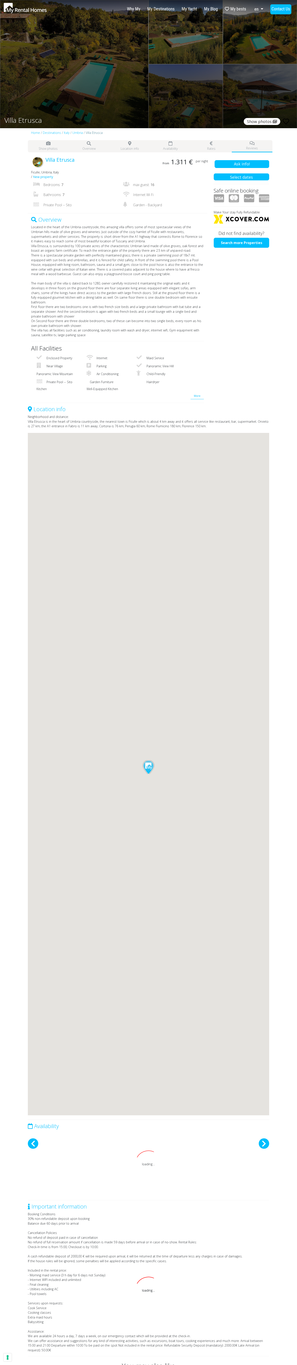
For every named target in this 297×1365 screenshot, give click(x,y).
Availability (170, 148)
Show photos (48, 148)
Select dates (241, 177)
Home (35, 133)
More (197, 396)
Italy (67, 133)
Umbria (77, 133)
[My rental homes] (32, 10)
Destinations (52, 133)
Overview (89, 148)
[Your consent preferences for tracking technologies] (7, 1357)
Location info (130, 148)
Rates (211, 148)
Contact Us (281, 9)
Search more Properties (241, 242)
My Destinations (161, 9)
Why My (133, 9)
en (257, 9)
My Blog (211, 9)
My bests (237, 9)
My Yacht (189, 9)
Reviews (252, 148)
